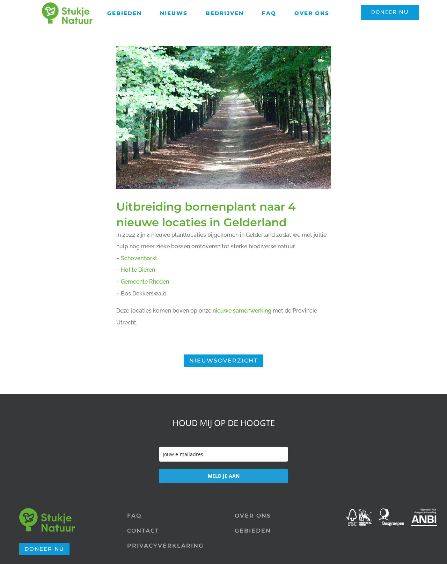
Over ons (311, 13)
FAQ (269, 13)
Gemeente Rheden (145, 281)
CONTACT (143, 530)
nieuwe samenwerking (242, 310)
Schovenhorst (139, 258)
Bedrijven (225, 13)
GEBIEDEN (253, 530)
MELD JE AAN (224, 476)
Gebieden (124, 13)
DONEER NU (390, 12)
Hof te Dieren (138, 269)
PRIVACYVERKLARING (165, 545)
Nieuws (174, 13)
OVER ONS (253, 515)
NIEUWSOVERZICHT (223, 360)
